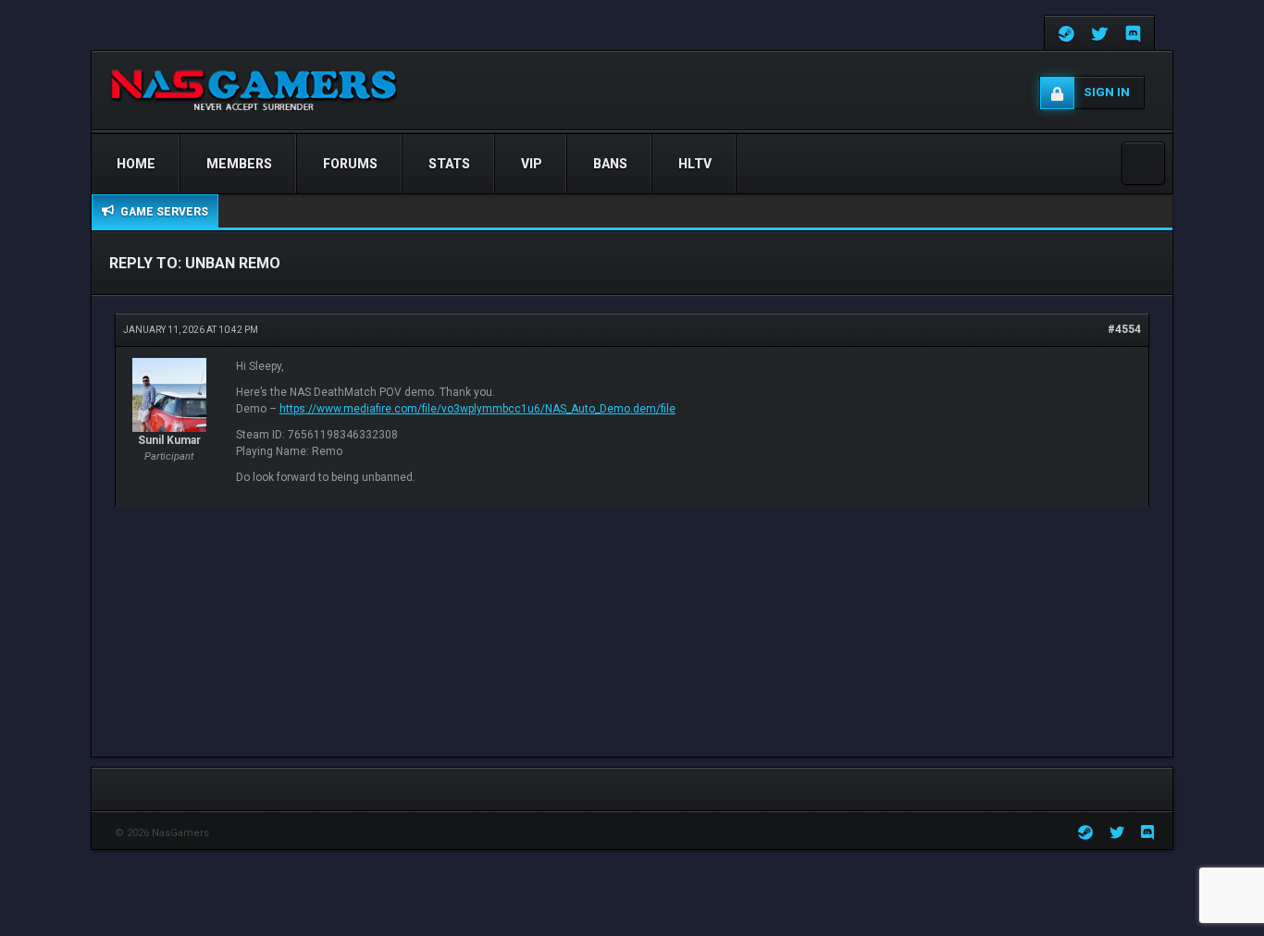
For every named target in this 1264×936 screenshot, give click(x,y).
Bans (610, 163)
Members (239, 163)
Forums (350, 163)
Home (136, 163)
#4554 (1124, 329)
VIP (531, 163)
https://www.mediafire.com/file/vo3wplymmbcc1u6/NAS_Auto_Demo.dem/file (477, 408)
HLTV (695, 163)
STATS (449, 163)
